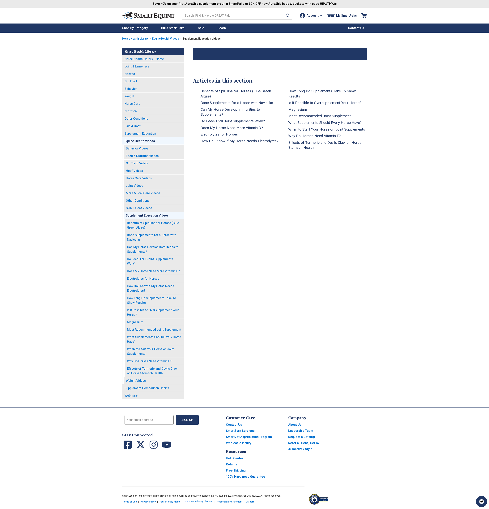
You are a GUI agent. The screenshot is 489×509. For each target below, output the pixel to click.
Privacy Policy (148, 501)
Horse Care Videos (139, 178)
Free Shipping (236, 470)
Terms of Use (129, 501)
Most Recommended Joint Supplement (154, 329)
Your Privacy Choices (200, 501)
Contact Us (234, 424)
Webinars (131, 395)
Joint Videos (134, 186)
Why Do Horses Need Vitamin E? (149, 361)
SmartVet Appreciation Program (249, 437)
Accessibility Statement (229, 501)
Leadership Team (300, 431)
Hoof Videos (134, 171)
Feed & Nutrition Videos (142, 156)
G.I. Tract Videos (137, 163)
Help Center (234, 458)
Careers (250, 501)
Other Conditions (136, 118)
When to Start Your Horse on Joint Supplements (150, 351)
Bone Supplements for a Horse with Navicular (151, 237)
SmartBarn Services (240, 431)
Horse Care (132, 104)
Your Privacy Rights (170, 501)
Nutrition (131, 111)
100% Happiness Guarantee (245, 476)
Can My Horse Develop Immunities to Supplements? (152, 249)
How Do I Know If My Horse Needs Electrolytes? (150, 288)
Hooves (130, 74)
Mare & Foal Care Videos (143, 193)
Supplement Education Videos (147, 215)
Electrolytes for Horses (143, 278)
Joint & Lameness (137, 66)
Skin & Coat (133, 126)
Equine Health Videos (165, 38)
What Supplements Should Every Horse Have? (154, 339)
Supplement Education (140, 133)
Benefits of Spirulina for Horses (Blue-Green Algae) (153, 225)
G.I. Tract (131, 81)
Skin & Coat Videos (139, 208)
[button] (288, 15)
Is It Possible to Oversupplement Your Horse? (153, 312)
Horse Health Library (135, 38)
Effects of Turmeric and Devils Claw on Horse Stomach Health (152, 371)
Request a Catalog (301, 437)
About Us (294, 424)
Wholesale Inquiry (238, 443)
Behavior (131, 89)
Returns (231, 464)
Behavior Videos (137, 148)
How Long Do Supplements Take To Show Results (151, 300)
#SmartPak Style (300, 449)
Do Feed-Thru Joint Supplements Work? (150, 261)
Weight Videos (136, 380)
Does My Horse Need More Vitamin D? (153, 271)
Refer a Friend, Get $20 (304, 443)
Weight (129, 96)
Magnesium (135, 322)
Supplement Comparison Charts (147, 388)
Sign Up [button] (187, 420)
